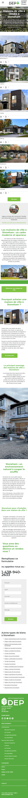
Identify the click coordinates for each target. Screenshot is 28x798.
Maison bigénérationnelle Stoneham (15, 639)
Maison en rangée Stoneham (13, 648)
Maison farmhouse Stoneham (13, 682)
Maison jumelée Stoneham (12, 651)
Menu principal (3, 2)
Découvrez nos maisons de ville (14, 289)
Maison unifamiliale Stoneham (13, 658)
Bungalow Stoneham (10, 685)
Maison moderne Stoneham (12, 679)
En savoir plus (9, 355)
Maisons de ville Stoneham (12, 672)
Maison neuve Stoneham (11, 656)
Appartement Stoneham (11, 687)
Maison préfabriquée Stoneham (13, 666)
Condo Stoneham (9, 653)
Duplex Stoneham (10, 664)
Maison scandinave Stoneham (13, 674)
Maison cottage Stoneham (12, 669)
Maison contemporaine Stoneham (14, 677)
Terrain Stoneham (9, 661)
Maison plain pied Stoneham (12, 641)
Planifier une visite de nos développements (14, 222)
